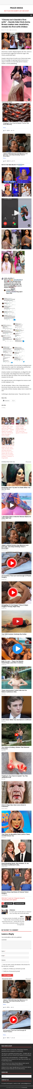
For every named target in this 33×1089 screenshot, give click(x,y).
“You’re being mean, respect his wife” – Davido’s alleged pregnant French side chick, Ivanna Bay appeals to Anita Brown (21, 428)
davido (4, 906)
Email (3, 955)
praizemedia (14, 30)
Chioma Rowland (19, 903)
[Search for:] (16, 1076)
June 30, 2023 (6, 30)
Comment (4, 939)
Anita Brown (8, 903)
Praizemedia (24, 1087)
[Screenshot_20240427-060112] (16, 100)
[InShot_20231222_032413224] (16, 196)
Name (3, 951)
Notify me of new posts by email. (11, 971)
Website (4, 960)
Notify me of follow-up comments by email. (14, 968)
